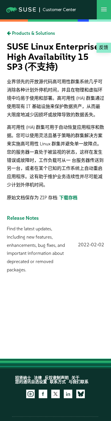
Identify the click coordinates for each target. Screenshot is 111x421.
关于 (75, 377)
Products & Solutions (33, 33)
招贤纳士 (23, 377)
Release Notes (23, 218)
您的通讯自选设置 (31, 381)
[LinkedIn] (68, 394)
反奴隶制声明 (57, 377)
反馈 (103, 47)
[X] (55, 394)
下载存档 (68, 197)
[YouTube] (30, 394)
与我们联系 (79, 381)
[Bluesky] (80, 394)
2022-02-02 (91, 244)
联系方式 (58, 381)
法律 (38, 377)
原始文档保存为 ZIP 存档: (33, 197)
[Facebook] (43, 394)
